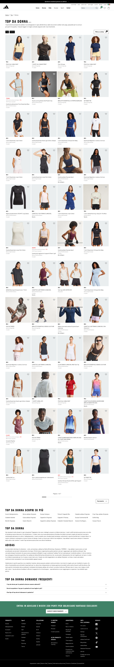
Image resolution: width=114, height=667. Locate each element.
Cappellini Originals (46, 517)
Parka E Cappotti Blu (64, 514)
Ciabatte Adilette (10, 517)
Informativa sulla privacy (59, 663)
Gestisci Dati (44, 663)
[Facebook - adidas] (102, 624)
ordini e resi (83, 4)
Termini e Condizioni (71, 663)
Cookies (50, 663)
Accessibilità (80, 663)
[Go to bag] (109, 8)
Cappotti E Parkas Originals (63, 518)
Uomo (37, 8)
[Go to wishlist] (105, 8)
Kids (50, 8)
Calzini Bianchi (27, 521)
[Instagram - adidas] (102, 629)
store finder (73, 4)
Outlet (68, 8)
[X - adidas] (102, 633)
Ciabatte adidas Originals (82, 514)
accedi (105, 4)
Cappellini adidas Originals (48, 521)
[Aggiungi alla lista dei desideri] (28, 38)
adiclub (100, 4)
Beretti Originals (10, 521)
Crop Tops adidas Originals (100, 514)
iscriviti (96, 4)
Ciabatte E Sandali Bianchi (65, 521)
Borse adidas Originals (29, 514)
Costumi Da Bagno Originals (80, 521)
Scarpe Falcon (97, 521)
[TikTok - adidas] (102, 642)
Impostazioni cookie (35, 663)
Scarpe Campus (44, 514)
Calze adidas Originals (29, 517)
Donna (44, 8)
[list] (49, 32)
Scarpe (56, 8)
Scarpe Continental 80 (81, 517)
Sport (62, 8)
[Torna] (6, 7)
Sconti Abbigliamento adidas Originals (11, 514)
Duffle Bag (96, 517)
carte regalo (90, 4)
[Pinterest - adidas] (102, 638)
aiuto (79, 4)
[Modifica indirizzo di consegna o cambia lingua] (109, 4)
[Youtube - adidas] (102, 647)
